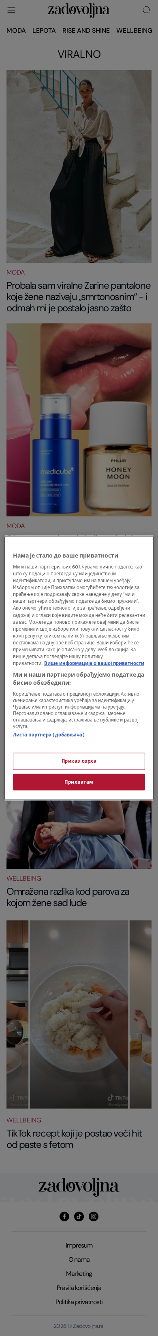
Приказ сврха (79, 761)
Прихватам (79, 782)
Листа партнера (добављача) (49, 735)
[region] (79, 668)
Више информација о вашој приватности (94, 664)
